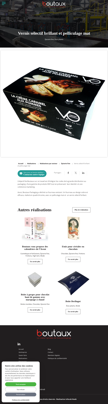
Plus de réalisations (81, 210)
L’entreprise (23, 352)
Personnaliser (20, 394)
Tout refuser (21, 389)
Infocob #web (71, 399)
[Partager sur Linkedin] (83, 173)
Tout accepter (21, 384)
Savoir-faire (23, 355)
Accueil (20, 164)
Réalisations (31, 164)
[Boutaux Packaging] (54, 4)
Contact (50, 352)
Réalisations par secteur (48, 164)
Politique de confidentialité (57, 358)
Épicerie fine (65, 164)
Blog (49, 349)
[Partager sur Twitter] (76, 173)
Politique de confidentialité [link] (20, 400)
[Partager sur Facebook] (68, 173)
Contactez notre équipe (33, 174)
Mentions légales (54, 355)
